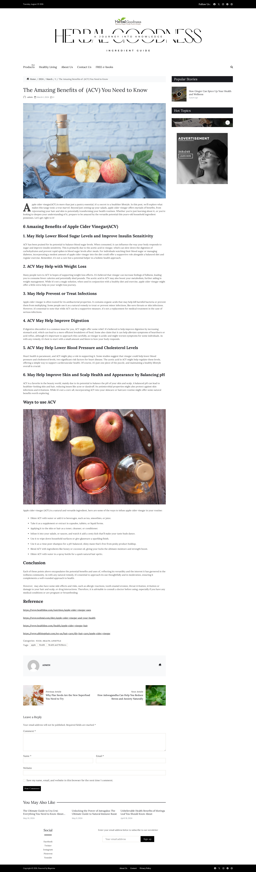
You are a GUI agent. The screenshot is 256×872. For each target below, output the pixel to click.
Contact (133, 868)
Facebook (48, 841)
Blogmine (51, 868)
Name (27, 756)
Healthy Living (48, 67)
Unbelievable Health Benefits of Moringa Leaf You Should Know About (143, 812)
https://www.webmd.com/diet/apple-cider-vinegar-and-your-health (59, 617)
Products (29, 66)
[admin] (33, 666)
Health (46, 641)
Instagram (48, 849)
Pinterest (48, 853)
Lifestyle (56, 641)
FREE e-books (104, 67)
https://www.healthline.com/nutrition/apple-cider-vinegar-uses (57, 610)
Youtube (48, 857)
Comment (29, 731)
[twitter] (218, 4)
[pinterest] (227, 4)
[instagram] (223, 4)
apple (33, 645)
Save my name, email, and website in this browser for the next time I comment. (70, 780)
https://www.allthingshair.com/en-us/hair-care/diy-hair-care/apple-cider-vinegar (66, 633)
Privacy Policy (145, 868)
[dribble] (231, 4)
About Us (67, 67)
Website (27, 767)
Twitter (48, 845)
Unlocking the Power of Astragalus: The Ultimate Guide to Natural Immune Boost (94, 812)
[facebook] (214, 4)
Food (39, 641)
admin (30, 97)
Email (100, 756)
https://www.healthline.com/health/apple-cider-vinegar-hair (55, 625)
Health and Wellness (57, 645)
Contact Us (84, 67)
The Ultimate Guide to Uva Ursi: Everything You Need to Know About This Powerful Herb (43, 813)
